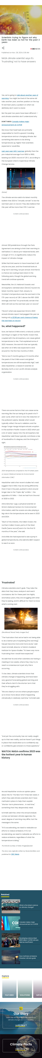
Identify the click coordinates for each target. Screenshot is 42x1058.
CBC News (15, 854)
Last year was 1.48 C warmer (13, 151)
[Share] (3, 47)
